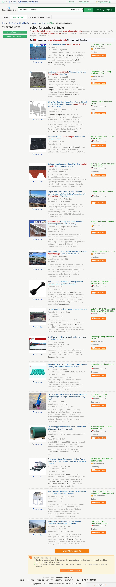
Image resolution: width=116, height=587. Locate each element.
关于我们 (85, 580)
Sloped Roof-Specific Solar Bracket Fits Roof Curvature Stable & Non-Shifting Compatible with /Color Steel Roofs (67, 193)
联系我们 (93, 580)
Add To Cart (38, 62)
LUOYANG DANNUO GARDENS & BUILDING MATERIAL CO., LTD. (103, 310)
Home (6, 17)
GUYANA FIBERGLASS (64, 44)
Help (78, 580)
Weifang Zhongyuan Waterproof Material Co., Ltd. (103, 165)
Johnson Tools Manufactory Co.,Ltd (101, 103)
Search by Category (104, 9)
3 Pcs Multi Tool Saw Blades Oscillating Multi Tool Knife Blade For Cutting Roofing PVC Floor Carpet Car (67, 104)
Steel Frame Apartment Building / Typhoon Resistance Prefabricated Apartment (64, 522)
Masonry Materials (38, 23)
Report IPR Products (14, 36)
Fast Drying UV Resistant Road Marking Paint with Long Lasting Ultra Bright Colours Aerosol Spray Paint (67, 396)
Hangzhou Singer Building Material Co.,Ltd (101, 45)
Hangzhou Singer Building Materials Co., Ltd (101, 73)
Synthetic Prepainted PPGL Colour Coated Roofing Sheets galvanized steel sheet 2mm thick (67, 365)
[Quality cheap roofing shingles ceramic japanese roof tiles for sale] (37, 324)
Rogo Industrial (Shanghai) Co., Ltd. (102, 365)
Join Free (12, 2)
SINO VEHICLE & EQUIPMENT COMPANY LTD (102, 460)
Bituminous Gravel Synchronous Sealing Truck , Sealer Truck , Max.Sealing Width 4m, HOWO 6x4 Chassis (67, 461)
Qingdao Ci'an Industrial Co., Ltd (103, 251)
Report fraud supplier (15, 32)
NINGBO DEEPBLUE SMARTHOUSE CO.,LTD (99, 522)
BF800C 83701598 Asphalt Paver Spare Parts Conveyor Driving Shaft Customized (65, 282)
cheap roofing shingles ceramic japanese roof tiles (67, 309)
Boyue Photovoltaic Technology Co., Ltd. (102, 192)
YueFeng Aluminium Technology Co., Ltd (103, 222)
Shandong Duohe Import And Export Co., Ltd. (102, 427)
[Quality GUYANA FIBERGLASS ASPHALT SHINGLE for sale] (37, 60)
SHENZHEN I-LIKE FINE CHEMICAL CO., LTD (99, 395)
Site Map (49, 580)
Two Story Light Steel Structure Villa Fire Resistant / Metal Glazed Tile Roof (67, 252)
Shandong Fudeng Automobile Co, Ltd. (102, 338)
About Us (58, 580)
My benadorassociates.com (28, 2)
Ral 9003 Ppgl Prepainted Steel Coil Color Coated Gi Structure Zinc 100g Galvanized (67, 427)
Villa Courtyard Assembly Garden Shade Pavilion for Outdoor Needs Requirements (67, 492)
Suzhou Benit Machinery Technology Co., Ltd (100, 282)
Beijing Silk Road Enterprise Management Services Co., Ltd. (102, 492)
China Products (18, 17)
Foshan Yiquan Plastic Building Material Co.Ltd (102, 137)
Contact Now (100, 56)
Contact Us (69, 580)
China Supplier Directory (39, 17)
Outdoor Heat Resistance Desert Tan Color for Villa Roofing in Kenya (67, 165)
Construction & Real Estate (19, 23)
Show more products (72, 551)
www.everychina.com (64, 577)
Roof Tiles (50, 23)
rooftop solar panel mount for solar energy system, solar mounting (66, 222)
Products (30, 580)
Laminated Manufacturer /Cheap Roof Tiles (67, 73)
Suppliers (40, 580)
